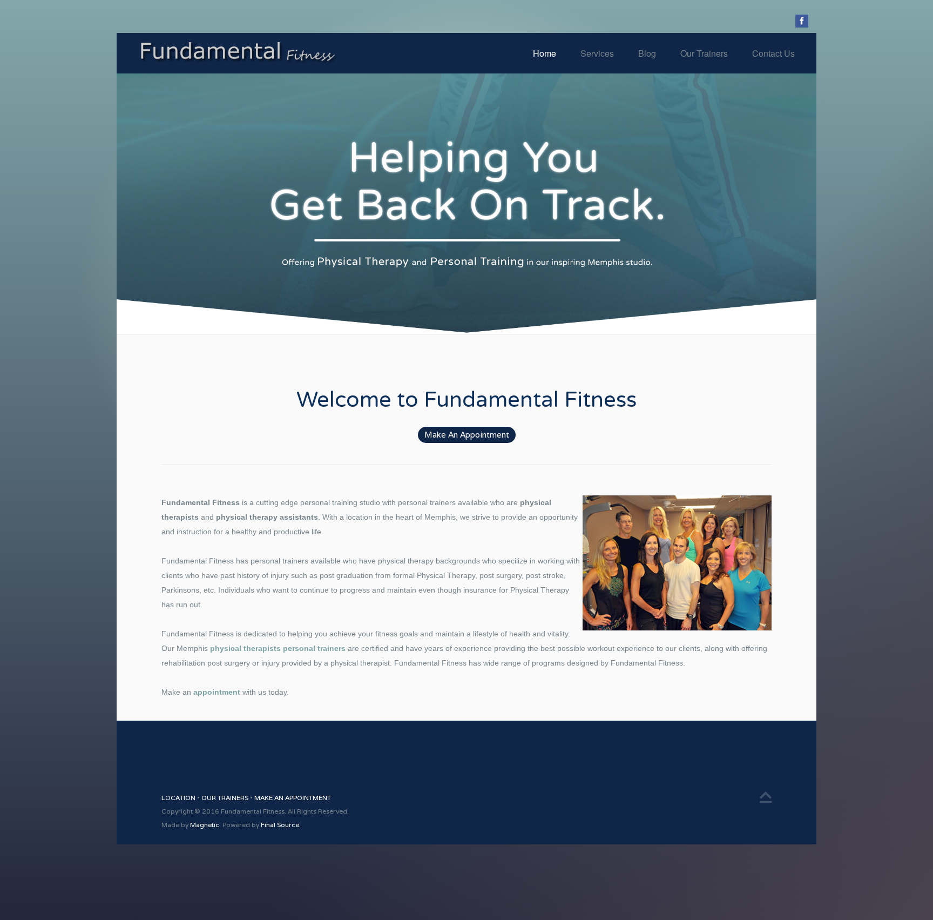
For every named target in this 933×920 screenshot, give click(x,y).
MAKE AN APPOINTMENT (292, 798)
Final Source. (281, 825)
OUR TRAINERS (225, 798)
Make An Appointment (466, 434)
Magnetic (204, 825)
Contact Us (773, 53)
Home (544, 53)
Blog (647, 53)
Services (597, 53)
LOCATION (179, 798)
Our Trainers (704, 53)
